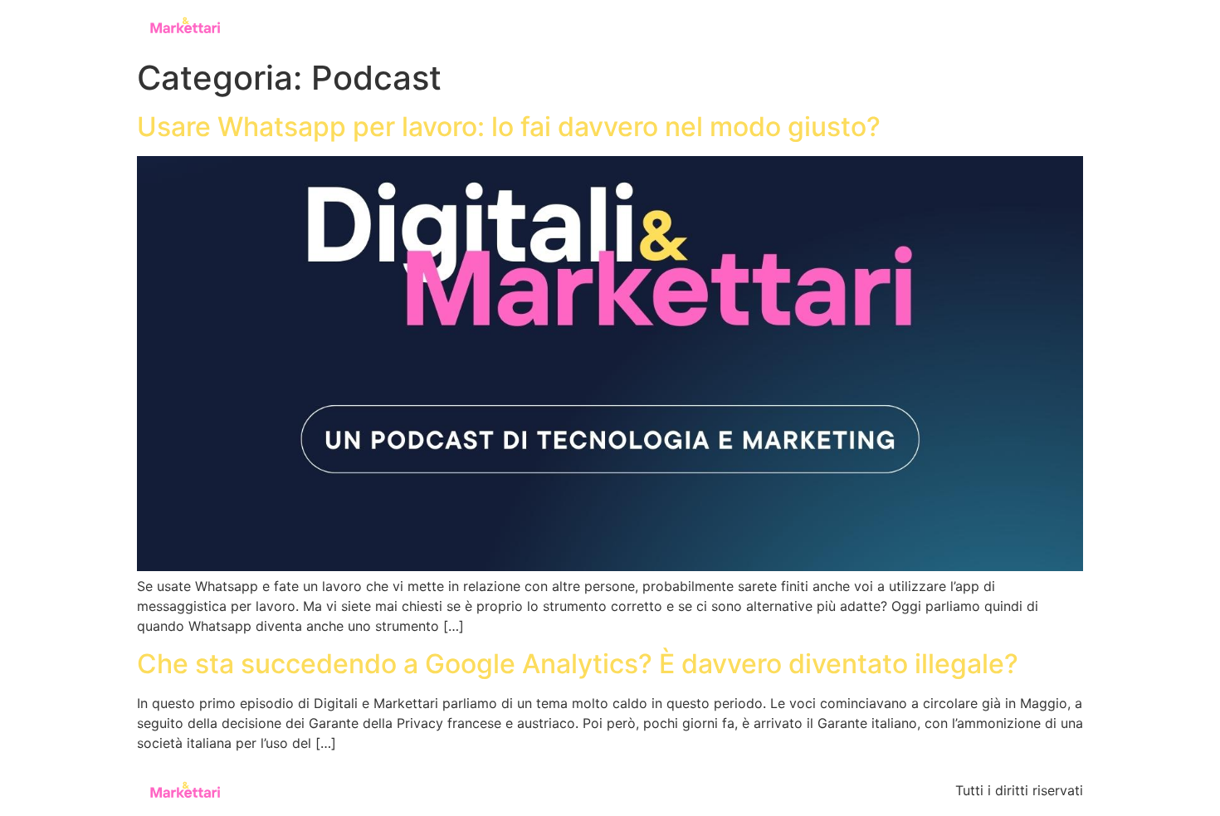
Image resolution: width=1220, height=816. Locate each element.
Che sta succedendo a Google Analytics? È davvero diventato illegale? (577, 663)
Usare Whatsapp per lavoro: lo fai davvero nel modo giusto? (509, 126)
